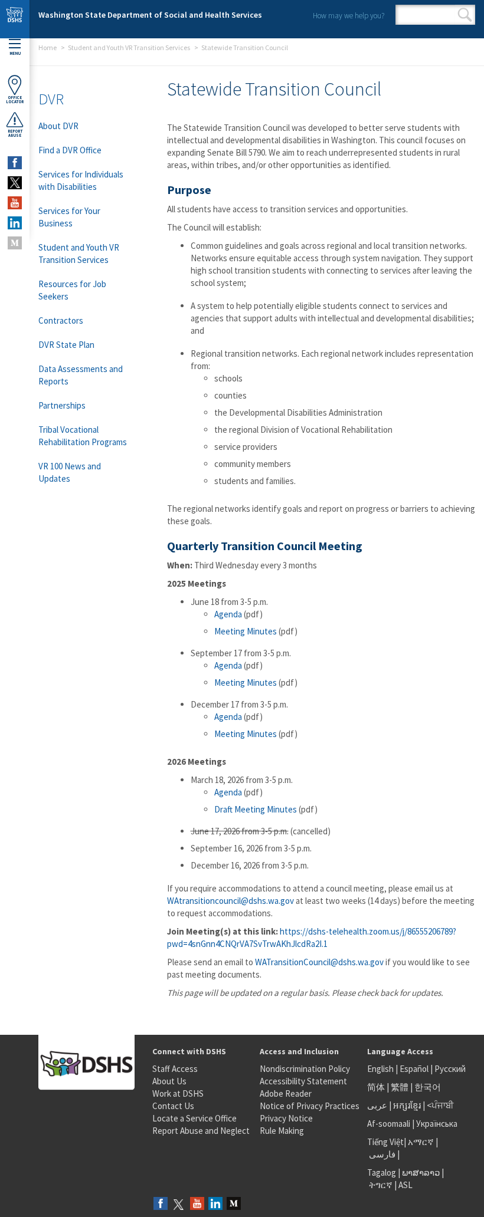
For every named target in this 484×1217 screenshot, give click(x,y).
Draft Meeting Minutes (255, 809)
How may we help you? (348, 16)
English (381, 1068)
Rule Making (282, 1130)
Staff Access (175, 1068)
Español (414, 1068)
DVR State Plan (66, 344)
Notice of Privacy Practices (309, 1105)
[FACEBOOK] (15, 163)
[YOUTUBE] (15, 203)
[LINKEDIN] (15, 223)
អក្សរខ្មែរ (407, 1105)
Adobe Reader (286, 1093)
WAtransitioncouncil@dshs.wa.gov (230, 900)
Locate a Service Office (194, 1118)
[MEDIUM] (15, 243)
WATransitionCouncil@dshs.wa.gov (319, 962)
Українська (436, 1123)
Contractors (60, 320)
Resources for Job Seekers (72, 290)
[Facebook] (160, 1204)
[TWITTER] (15, 183)
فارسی (381, 1154)
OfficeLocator (15, 99)
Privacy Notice (286, 1118)
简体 (376, 1087)
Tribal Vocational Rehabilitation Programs (82, 436)
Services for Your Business (69, 217)
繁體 (400, 1087)
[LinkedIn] (215, 1204)
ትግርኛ (381, 1184)
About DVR (58, 125)
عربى (377, 1105)
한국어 (427, 1087)
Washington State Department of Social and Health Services (150, 14)
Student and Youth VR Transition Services (129, 47)
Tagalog (381, 1172)
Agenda (228, 614)
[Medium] (233, 1204)
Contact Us (173, 1105)
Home (47, 47)
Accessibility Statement (303, 1081)
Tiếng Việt (385, 1141)
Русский (450, 1068)
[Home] (15, 19)
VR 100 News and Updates (69, 472)
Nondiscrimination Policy (305, 1068)
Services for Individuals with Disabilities (80, 180)
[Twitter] (179, 1204)
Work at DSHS (178, 1093)
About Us (169, 1081)
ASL (405, 1184)
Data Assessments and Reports (80, 375)
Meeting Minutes (245, 631)
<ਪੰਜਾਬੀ (440, 1105)
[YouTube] (197, 1204)
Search (464, 15)
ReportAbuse (15, 133)
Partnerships (62, 405)
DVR (51, 98)
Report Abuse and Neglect (201, 1130)
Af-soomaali (388, 1123)
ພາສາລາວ (421, 1172)
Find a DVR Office (70, 150)
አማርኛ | (423, 1141)
